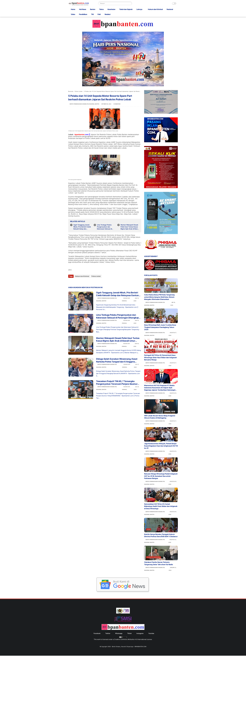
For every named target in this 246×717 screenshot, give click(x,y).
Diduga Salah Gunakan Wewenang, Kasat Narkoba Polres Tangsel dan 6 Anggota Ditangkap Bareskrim (116, 360)
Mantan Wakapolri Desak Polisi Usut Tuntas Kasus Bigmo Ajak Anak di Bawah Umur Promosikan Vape (130, 227)
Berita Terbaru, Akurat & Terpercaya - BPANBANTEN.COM (129, 646)
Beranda (70, 91)
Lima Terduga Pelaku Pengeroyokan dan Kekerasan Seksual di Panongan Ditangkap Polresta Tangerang (104, 227)
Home (73, 9)
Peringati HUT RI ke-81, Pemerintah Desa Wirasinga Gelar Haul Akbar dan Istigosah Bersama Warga (160, 357)
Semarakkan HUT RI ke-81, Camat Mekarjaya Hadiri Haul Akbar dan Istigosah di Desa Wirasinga (160, 506)
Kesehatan (111, 9)
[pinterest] (81, 281)
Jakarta (149, 380)
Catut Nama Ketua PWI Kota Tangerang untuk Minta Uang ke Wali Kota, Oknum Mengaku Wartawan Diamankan (159, 297)
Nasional (170, 9)
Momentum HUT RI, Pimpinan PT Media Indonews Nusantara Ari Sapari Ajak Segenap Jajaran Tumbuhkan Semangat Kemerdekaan (159, 387)
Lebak (148, 410)
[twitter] (73, 281)
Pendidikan (83, 14)
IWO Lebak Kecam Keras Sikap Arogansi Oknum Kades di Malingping (159, 417)
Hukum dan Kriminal (155, 9)
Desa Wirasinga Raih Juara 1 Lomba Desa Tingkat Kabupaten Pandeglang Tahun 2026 (160, 327)
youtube (151, 633)
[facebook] (70, 281)
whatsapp (118, 633)
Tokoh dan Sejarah (126, 9)
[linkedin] (85, 281)
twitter (107, 633)
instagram (139, 633)
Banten (92, 9)
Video (73, 14)
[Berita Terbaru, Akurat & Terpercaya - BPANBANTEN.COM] (78, 5)
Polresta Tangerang (153, 557)
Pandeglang (151, 320)
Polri (99, 14)
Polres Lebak (78, 91)
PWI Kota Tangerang (153, 289)
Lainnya (139, 9)
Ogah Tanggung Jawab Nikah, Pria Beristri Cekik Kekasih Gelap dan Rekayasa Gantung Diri (82, 227)
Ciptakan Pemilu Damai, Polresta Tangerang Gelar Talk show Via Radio (158, 563)
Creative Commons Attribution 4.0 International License (133, 639)
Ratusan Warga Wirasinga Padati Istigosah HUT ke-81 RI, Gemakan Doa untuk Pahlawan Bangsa (160, 476)
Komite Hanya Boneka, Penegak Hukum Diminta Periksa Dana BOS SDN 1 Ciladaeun (160, 535)
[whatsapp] (77, 281)
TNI (92, 14)
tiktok (129, 633)
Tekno (101, 9)
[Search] (130, 3)
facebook (97, 633)
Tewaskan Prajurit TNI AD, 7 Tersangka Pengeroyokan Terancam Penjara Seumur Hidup (116, 382)
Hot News (82, 9)
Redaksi (107, 14)
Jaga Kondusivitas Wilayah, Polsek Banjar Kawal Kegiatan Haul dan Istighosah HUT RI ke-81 (161, 446)
